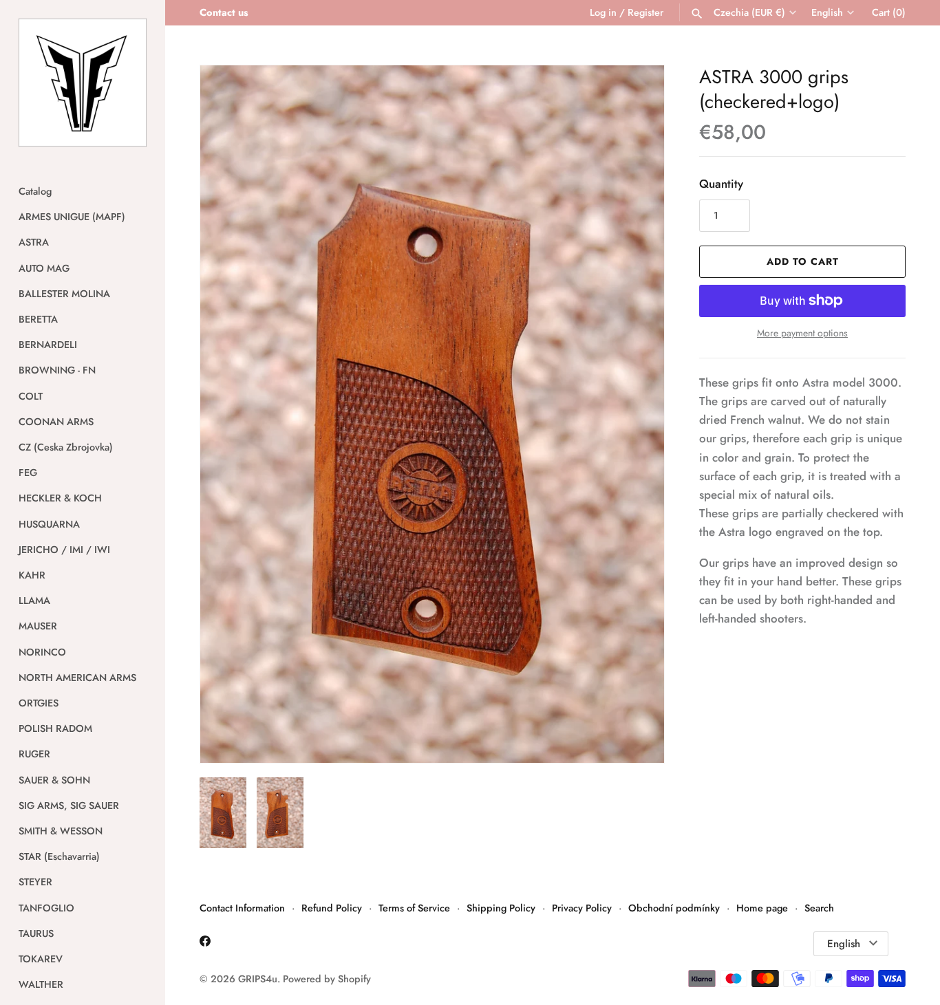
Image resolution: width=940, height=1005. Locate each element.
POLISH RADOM (55, 728)
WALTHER (41, 984)
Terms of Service (414, 908)
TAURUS (36, 933)
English (827, 13)
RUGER (34, 754)
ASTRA (34, 242)
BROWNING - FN (57, 370)
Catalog (35, 191)
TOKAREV (41, 959)
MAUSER (38, 626)
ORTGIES (38, 703)
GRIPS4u (257, 979)
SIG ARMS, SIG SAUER (69, 805)
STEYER (35, 882)
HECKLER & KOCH (60, 498)
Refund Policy (331, 908)
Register (645, 12)
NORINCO (42, 652)
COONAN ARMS (56, 422)
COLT (31, 396)
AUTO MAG (44, 268)
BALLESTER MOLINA (64, 294)
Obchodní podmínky (674, 908)
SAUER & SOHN (54, 780)
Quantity (721, 183)
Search (819, 908)
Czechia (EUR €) (749, 13)
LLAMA (34, 600)
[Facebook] (205, 944)
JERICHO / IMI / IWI (64, 549)
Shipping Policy (501, 908)
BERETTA (38, 319)
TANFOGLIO (46, 908)
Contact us (224, 12)
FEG (28, 472)
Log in (603, 12)
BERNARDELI (48, 345)
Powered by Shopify (327, 979)
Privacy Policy (582, 908)
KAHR (32, 575)
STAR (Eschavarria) (59, 856)
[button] (635, 414)
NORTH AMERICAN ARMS (77, 677)
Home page (762, 908)
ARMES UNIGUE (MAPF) (72, 217)
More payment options (802, 333)
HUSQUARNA (49, 524)
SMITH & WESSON (61, 831)
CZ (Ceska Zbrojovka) (66, 447)
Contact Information (242, 908)
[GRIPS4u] (82, 83)
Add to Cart (803, 261)
